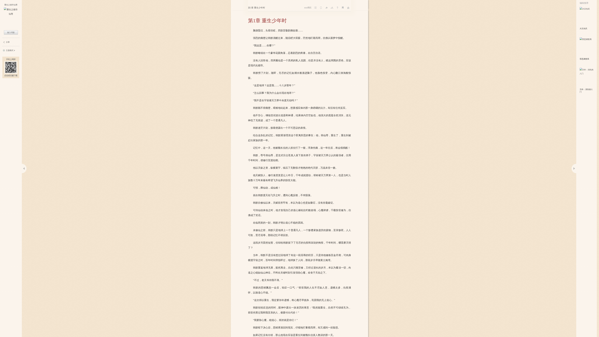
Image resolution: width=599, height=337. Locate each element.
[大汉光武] (587, 17)
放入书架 (11, 32)
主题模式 (9, 50)
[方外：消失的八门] (587, 78)
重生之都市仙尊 (10, 5)
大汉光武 (583, 28)
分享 (8, 42)
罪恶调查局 (584, 59)
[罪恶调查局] (587, 47)
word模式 (307, 7)
